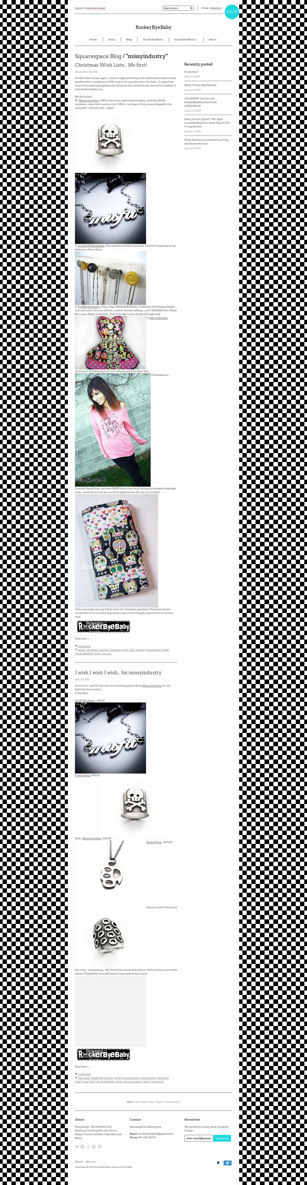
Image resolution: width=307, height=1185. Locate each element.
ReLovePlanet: (158, 317)
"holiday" (139, 649)
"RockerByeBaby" (84, 653)
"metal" (118, 1077)
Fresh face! (191, 71)
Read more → (82, 638)
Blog (129, 39)
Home (93, 39)
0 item (205, 8)
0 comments (84, 646)
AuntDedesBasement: (91, 245)
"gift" (132, 649)
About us (90, 1161)
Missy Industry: (89, 100)
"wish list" (106, 653)
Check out (216, 8)
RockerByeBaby (153, 27)
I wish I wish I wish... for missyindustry (118, 672)
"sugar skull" (157, 1081)
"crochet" (103, 649)
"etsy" (126, 649)
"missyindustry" (153, 649)
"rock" (92, 1081)
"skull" (97, 653)
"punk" (165, 649)
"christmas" (92, 649)
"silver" (119, 1081)
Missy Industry (152, 685)
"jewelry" (109, 1077)
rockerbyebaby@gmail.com (155, 1133)
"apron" (81, 649)
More (212, 39)
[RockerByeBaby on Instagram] (94, 1146)
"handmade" (97, 1077)
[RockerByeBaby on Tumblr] (88, 1146)
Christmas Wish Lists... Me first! (111, 65)
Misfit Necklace (85, 700)
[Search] (191, 8)
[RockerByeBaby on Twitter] (77, 1146)
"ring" (85, 1081)
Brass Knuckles (91, 838)
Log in (78, 8)
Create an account (95, 8)
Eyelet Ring (154, 842)
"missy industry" (130, 1077)
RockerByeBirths (185, 39)
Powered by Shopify (121, 1167)
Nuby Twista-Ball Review (200, 85)
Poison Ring (82, 775)
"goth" (87, 1077)
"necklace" (163, 1077)
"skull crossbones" (132, 1081)
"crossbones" (115, 649)
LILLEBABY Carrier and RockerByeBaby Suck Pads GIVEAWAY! (200, 102)
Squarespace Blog (98, 56)
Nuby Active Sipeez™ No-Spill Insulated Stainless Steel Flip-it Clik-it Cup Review (207, 123)
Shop (111, 39)
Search (79, 1161)
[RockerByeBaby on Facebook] (83, 1146)
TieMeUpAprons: (89, 306)
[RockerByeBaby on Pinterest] (100, 1146)
